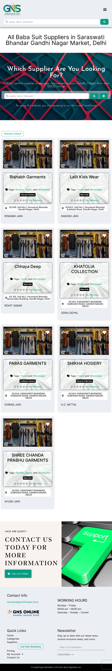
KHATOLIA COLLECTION (84, 269)
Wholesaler (44, 189)
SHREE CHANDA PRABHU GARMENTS (27, 458)
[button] (105, 9)
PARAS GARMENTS (27, 363)
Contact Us (13, 657)
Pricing (11, 650)
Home (10, 635)
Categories (13, 638)
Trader (28, 189)
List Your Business (30, 646)
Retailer (19, 189)
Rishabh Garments (28, 176)
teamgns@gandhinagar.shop (22, 601)
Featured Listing (12, 133)
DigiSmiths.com (75, 667)
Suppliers (12, 642)
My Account (13, 654)
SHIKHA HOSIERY (84, 363)
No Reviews (35, 200)
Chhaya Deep (28, 266)
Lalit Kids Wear (84, 176)
